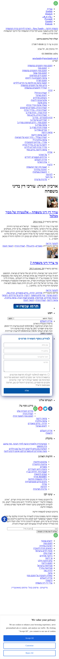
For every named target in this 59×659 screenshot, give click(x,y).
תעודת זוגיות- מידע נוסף (37, 115)
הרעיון (49, 164)
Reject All (29, 653)
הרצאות (49, 433)
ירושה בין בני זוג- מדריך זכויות (35, 145)
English (49, 11)
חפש (50, 313)
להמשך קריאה (52, 243)
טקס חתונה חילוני (45, 560)
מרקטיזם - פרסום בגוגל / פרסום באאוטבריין (29, 587)
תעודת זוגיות (20, 246)
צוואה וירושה (47, 132)
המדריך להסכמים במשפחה (35, 88)
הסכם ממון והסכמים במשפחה (40, 65)
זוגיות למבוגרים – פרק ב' (42, 117)
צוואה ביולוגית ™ (40, 140)
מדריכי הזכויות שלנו (25, 411)
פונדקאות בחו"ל (45, 568)
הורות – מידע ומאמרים (37, 423)
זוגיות (50, 90)
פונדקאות (39, 298)
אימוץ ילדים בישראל (43, 551)
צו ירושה (48, 558)
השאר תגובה (7, 246)
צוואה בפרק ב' (41, 125)
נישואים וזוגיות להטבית (42, 548)
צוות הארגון (42, 162)
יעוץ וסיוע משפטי (38, 295)
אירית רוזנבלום (41, 159)
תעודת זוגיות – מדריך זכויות (35, 110)
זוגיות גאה (11, 293)
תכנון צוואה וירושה (39, 135)
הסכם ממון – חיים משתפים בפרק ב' (32, 122)
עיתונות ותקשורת (39, 464)
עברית (49, 9)
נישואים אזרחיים (40, 98)
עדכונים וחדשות (40, 462)
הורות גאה (48, 570)
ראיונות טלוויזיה (40, 169)
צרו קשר (48, 177)
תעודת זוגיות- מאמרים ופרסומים (33, 107)
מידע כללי (30, 246)
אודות (49, 152)
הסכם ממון (42, 68)
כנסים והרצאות (40, 474)
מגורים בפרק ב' (40, 130)
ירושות (27, 295)
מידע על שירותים (16, 295)
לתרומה (49, 174)
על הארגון (43, 154)
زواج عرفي (47, 16)
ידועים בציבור (41, 95)
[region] (29, 637)
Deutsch (48, 14)
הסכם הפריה (41, 80)
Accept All (29, 638)
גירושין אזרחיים (46, 556)
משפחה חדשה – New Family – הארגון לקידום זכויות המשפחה (32, 28)
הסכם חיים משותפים (38, 75)
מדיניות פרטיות (40, 179)
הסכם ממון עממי (40, 73)
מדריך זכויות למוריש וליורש (35, 147)
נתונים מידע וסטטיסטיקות (36, 481)
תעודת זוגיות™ (40, 93)
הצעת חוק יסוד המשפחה (36, 167)
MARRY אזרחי (40, 476)
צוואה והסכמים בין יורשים (36, 78)
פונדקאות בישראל (44, 565)
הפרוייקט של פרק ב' (38, 120)
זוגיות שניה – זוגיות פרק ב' (36, 112)
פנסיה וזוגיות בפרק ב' (38, 127)
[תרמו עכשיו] (26, 308)
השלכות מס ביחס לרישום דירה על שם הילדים (28, 449)
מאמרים (39, 246)
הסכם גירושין (46, 563)
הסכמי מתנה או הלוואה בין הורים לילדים (30, 83)
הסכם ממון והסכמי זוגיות (23, 416)
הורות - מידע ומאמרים (25, 293)
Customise (29, 646)
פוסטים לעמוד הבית (26, 298)
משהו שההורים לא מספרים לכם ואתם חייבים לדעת (25, 451)
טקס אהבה (42, 102)
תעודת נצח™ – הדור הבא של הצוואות (31, 137)
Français (48, 24)
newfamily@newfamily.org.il (45, 58)
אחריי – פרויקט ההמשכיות (36, 142)
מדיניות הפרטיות (40, 489)
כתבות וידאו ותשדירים (37, 469)
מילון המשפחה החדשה (37, 479)
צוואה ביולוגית (10, 298)
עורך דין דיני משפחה (43, 583)
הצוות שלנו (47, 553)
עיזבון (50, 573)
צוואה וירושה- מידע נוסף (37, 149)
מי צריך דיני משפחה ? (44, 263)
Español (48, 21)
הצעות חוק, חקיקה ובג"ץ (36, 471)
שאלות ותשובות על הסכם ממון (39, 575)
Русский (48, 19)
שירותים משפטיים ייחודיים (36, 157)
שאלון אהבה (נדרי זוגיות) (36, 105)
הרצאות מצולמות (40, 172)
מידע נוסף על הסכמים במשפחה (34, 85)
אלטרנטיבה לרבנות (39, 100)
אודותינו (39, 293)
